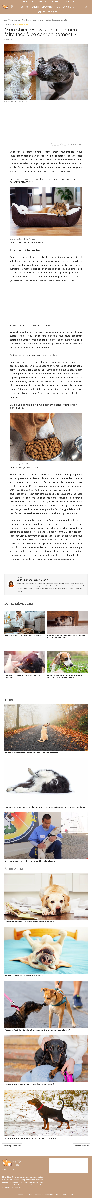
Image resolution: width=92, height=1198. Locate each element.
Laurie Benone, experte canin (32, 580)
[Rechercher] (85, 7)
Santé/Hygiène (65, 7)
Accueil (23, 2)
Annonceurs (38, 1195)
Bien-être (69, 2)
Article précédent (12, 1146)
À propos (19, 1195)
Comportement (30, 7)
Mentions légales (51, 1195)
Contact (63, 1195)
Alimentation (53, 2)
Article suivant (82, 1146)
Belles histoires (47, 12)
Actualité (36, 2)
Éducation (48, 7)
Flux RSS (72, 1195)
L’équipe (28, 1195)
